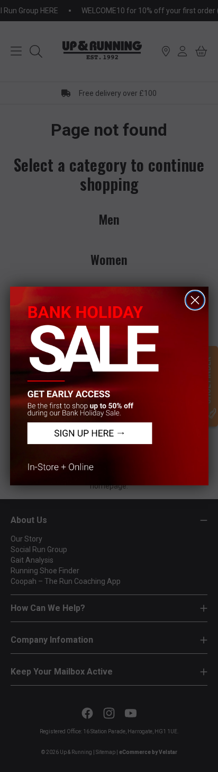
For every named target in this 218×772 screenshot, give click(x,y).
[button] (109, 386)
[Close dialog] (195, 300)
